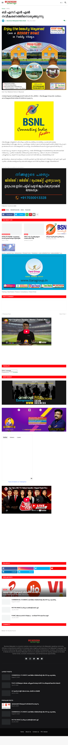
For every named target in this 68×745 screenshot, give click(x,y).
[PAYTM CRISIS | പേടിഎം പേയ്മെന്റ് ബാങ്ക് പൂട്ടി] (6, 610)
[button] (2, 2)
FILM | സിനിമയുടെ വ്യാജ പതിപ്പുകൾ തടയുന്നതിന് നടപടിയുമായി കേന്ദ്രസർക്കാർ (36, 683)
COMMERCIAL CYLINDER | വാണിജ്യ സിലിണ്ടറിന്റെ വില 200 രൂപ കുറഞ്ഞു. (34, 599)
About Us (28, 731)
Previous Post (7, 314)
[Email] (33, 214)
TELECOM (27, 210)
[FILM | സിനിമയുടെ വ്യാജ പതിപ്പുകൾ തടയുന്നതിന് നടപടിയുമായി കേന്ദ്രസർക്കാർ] (6, 685)
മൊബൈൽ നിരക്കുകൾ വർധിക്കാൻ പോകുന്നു (25, 704)
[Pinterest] (30, 214)
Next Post (62, 314)
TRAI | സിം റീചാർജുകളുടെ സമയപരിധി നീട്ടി (32, 237)
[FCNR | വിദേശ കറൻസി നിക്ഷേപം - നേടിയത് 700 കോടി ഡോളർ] (6, 618)
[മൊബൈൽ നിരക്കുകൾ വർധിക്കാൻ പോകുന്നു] (6, 706)
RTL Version (44, 731)
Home (3, 8)
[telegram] (41, 658)
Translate (15, 372)
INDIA (22, 210)
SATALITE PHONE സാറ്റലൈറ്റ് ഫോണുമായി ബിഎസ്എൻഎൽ (11, 237)
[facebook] (10, 568)
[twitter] (42, 568)
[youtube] (58, 568)
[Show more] (37, 214)
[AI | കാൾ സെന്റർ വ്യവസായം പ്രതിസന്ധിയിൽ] (6, 693)
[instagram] (26, 568)
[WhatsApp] (27, 214)
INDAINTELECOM (15, 210)
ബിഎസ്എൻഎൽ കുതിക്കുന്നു (55, 236)
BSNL (8, 8)
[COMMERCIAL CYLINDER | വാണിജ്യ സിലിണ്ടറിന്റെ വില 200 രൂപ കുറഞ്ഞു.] (6, 602)
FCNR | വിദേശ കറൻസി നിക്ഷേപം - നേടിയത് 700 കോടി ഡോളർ (30, 615)
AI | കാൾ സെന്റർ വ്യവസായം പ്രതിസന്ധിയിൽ (26, 691)
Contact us (36, 731)
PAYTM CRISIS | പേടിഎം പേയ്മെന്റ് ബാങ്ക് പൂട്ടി (25, 607)
